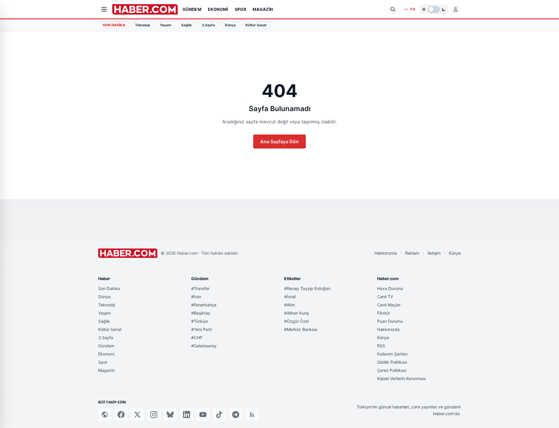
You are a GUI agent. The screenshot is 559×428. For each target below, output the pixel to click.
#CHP (196, 337)
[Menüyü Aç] (104, 9)
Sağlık (104, 321)
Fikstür (383, 312)
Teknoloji (106, 304)
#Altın (289, 304)
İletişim (434, 253)
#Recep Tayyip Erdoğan (307, 288)
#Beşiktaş (200, 312)
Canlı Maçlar (389, 304)
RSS (381, 345)
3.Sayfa (105, 337)
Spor (102, 362)
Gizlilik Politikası (392, 362)
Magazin (106, 370)
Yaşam (104, 312)
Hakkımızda (386, 253)
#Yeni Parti (201, 329)
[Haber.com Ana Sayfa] (145, 9)
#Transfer (200, 288)
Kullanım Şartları (392, 353)
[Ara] (393, 9)
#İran (196, 296)
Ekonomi (106, 353)
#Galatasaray (204, 345)
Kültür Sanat (110, 329)
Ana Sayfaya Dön (279, 141)
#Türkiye (199, 321)
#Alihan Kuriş (296, 312)
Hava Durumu (390, 288)
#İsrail (290, 296)
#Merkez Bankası (300, 329)
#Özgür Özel (296, 321)
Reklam (412, 253)
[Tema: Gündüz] (434, 9)
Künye (455, 253)
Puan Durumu (390, 321)
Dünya (104, 296)
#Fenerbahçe (203, 304)
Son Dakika (114, 25)
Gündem (106, 345)
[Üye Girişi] (455, 9)
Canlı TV (385, 296)
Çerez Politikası (391, 370)
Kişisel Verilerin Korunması (401, 378)
